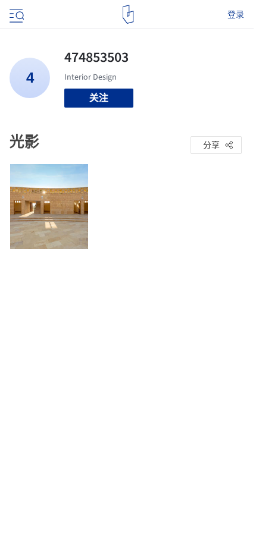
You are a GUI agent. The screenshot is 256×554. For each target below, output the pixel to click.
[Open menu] (15, 14)
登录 (235, 14)
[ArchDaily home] (128, 14)
